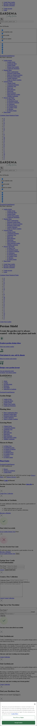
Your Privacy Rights (18, 717)
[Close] (35, 704)
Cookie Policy (14, 713)
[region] (18, 714)
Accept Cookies (18, 722)
